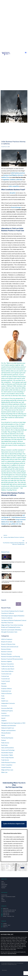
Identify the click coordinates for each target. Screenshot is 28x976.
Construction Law (6, 673)
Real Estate (4, 745)
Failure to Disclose (6, 693)
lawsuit (3, 718)
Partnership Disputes (7, 738)
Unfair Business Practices (8, 762)
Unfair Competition (6, 765)
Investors (4, 713)
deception (12, 193)
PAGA (3, 735)
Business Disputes (6, 654)
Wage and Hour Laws (7, 770)
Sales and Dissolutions (7, 747)
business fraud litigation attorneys (13, 175)
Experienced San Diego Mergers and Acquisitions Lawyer (13, 562)
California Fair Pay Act (7, 666)
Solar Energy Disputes (7, 757)
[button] (25, 52)
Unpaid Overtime (6, 767)
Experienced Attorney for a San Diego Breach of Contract (13, 571)
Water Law (4, 772)
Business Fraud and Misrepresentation (12, 659)
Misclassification (6, 733)
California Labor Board (7, 669)
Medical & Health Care (7, 728)
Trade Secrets (5, 760)
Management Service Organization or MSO (13, 723)
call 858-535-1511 (16, 524)
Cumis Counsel (5, 681)
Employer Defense (6, 688)
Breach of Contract (6, 641)
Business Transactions (7, 664)
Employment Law (6, 691)
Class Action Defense (7, 671)
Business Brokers (6, 649)
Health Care (4, 701)
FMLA (3, 698)
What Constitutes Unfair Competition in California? (12, 592)
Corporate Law (5, 678)
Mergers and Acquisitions (8, 730)
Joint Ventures (5, 715)
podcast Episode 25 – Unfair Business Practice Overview (13, 517)
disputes (3, 683)
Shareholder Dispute (7, 752)
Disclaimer (4, 970)
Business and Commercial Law (9, 646)
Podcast (3, 740)
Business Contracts (6, 651)
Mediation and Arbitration (8, 725)
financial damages (16, 207)
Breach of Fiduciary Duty (8, 644)
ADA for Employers (6, 639)
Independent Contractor (8, 703)
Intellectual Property (7, 710)
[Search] (18, 604)
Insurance (4, 706)
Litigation (4, 720)
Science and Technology (8, 750)
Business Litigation (6, 661)
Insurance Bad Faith (6, 708)
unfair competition (14, 186)
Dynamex (4, 686)
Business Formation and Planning (10, 656)
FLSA (2, 696)
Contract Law (5, 676)
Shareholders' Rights (7, 755)
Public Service (5, 742)
